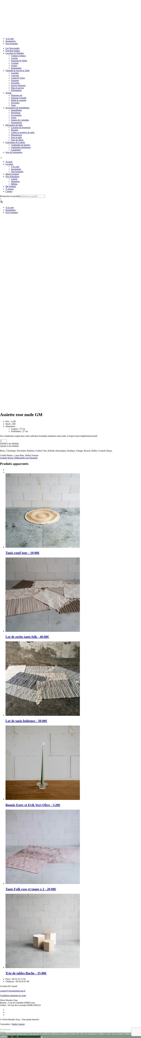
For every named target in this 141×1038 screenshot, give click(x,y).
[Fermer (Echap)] (9, 1029)
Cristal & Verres (18, 78)
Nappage (15, 80)
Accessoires (16, 115)
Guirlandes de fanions (20, 145)
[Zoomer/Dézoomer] (1, 1029)
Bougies (14, 130)
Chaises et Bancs (18, 56)
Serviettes (15, 83)
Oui (9, 1037)
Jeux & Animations (14, 152)
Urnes (13, 117)
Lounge (14, 58)
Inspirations (11, 41)
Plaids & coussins (18, 100)
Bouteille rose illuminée (27, 458)
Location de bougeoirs (20, 127)
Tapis (13, 105)
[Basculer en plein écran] (4, 1029)
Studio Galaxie (18, 1024)
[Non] (42, 1037)
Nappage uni (16, 95)
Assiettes (15, 73)
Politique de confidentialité (29, 1037)
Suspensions (16, 122)
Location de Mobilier (15, 53)
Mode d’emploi (12, 174)
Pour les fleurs (17, 140)
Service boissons (18, 85)
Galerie (14, 179)
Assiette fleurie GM (8, 458)
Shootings (15, 181)
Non (14, 1037)
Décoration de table (14, 125)
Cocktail (14, 63)
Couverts (15, 75)
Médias (14, 184)
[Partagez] (7, 1029)
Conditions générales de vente (13, 995)
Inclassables (16, 68)
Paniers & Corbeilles (20, 120)
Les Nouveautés (13, 48)
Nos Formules (12, 43)
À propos (10, 189)
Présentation (16, 90)
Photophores (16, 135)
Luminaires (16, 150)
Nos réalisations (12, 176)
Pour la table (16, 137)
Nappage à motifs (18, 98)
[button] (9, 443)
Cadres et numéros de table (22, 132)
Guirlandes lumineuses (21, 147)
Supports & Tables (19, 60)
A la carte (10, 38)
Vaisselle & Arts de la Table (17, 70)
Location (9, 164)
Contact (9, 191)
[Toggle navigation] (1, 157)
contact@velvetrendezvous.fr (12, 991)
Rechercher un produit (9, 196)
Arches (14, 65)
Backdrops (15, 112)
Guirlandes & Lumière (15, 142)
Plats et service (17, 88)
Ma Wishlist (11, 186)
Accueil (9, 161)
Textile (8, 93)
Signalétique (16, 110)
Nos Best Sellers (13, 51)
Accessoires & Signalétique (17, 108)
